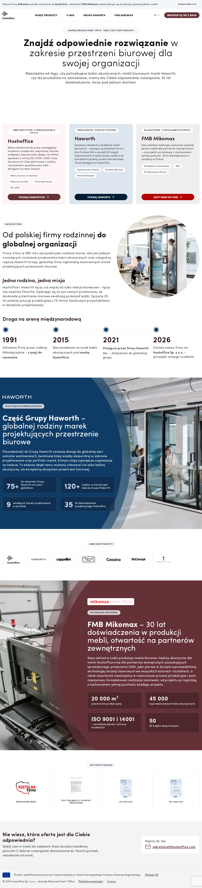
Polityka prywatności (90, 881)
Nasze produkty (46, 15)
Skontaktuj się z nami (182, 15)
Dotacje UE (151, 875)
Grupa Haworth (94, 15)
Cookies (111, 881)
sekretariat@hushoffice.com (174, 847)
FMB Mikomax (123, 15)
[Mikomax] (9, 15)
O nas (70, 15)
